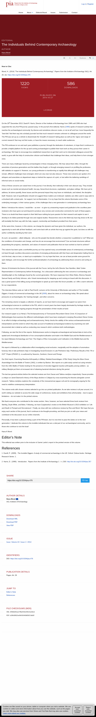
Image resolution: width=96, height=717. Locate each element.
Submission (63, 12)
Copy (86, 480)
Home (21, 12)
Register (90, 4)
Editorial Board (41, 12)
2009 (44, 293)
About (29, 12)
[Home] (21, 5)
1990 (67, 127)
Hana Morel (6, 53)
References (10, 595)
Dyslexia (83, 58)
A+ (75, 58)
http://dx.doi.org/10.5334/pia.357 (79, 461)
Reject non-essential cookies (88, 709)
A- (70, 58)
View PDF (10, 525)
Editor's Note (11, 592)
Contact (74, 12)
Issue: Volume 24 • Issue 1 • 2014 (18, 542)
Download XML (12, 519)
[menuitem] (87, 4)
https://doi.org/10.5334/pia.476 (19, 75)
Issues (53, 12)
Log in (84, 4)
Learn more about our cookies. (14, 713)
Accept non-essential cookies (77, 709)
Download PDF (12, 522)
